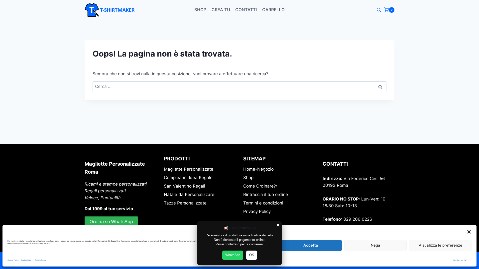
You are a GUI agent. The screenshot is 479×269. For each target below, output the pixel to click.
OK (251, 255)
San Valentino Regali (184, 186)
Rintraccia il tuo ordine (265, 194)
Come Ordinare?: (260, 186)
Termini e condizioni (263, 203)
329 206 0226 (357, 219)
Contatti (246, 9)
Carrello (273, 9)
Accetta (310, 245)
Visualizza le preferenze (440, 245)
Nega (375, 245)
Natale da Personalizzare (189, 194)
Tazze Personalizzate (185, 203)
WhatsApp (232, 255)
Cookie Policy (13, 260)
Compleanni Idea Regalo (188, 177)
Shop (200, 9)
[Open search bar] (378, 10)
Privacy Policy (257, 211)
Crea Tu (221, 9)
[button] (469, 231)
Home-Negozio (258, 169)
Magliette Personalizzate (188, 169)
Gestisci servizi (460, 260)
